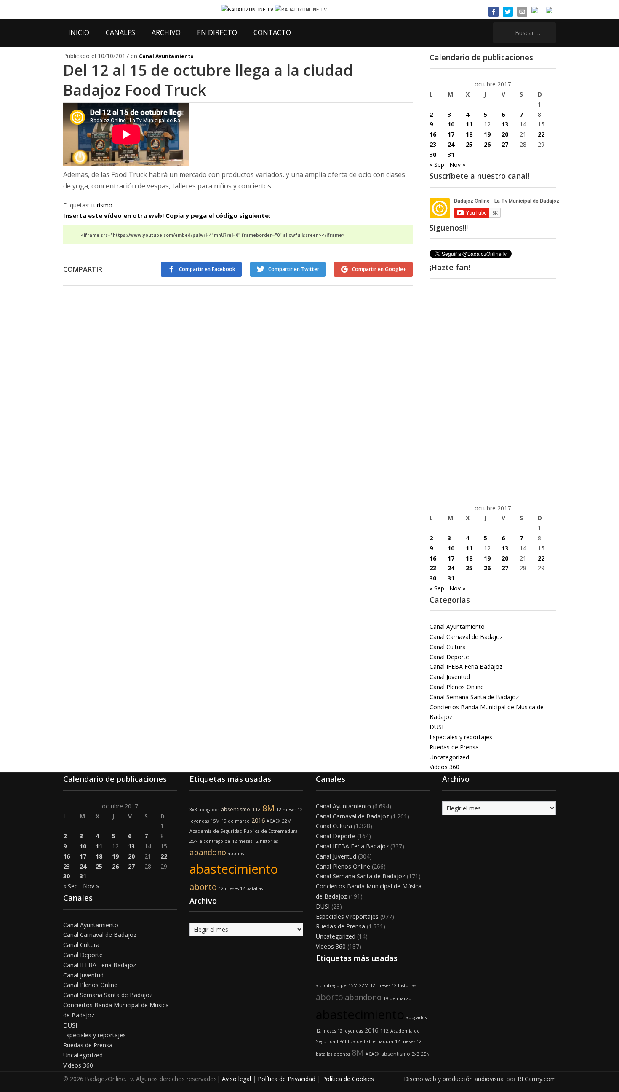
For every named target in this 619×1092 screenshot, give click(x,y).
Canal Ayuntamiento (166, 56)
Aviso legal (236, 1079)
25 (469, 144)
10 (451, 124)
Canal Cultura (448, 647)
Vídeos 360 (444, 767)
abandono (207, 852)
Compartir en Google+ (379, 269)
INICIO (78, 32)
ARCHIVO (166, 32)
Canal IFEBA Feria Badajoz (466, 667)
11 (469, 124)
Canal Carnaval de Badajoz (466, 637)
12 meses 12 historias (255, 841)
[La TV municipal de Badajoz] (248, 9)
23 (433, 144)
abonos (236, 853)
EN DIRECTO (217, 32)
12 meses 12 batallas (241, 888)
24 (451, 144)
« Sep (437, 165)
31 (451, 154)
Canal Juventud (450, 677)
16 (433, 134)
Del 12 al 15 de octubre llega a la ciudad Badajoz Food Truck (208, 80)
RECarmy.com (537, 1079)
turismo (101, 205)
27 (505, 144)
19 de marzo (235, 821)
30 (433, 154)
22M (286, 821)
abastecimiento (233, 869)
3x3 (193, 810)
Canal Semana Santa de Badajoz (474, 697)
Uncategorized (449, 757)
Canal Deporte (449, 657)
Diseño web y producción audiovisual (454, 1079)
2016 (258, 820)
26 (487, 144)
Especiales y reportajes (461, 737)
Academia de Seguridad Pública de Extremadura (243, 831)
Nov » (457, 165)
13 (505, 124)
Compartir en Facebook (207, 269)
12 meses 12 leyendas (339, 1031)
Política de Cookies (348, 1079)
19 (487, 134)
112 (256, 809)
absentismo (235, 809)
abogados (209, 810)
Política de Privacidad (286, 1079)
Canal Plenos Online (457, 687)
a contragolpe (215, 841)
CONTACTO (272, 32)
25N (193, 841)
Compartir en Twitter (293, 269)
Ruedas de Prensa (454, 747)
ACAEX (273, 821)
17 (451, 134)
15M (215, 821)
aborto (203, 887)
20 (505, 134)
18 (469, 134)
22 (541, 134)
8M (268, 808)
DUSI (436, 727)
